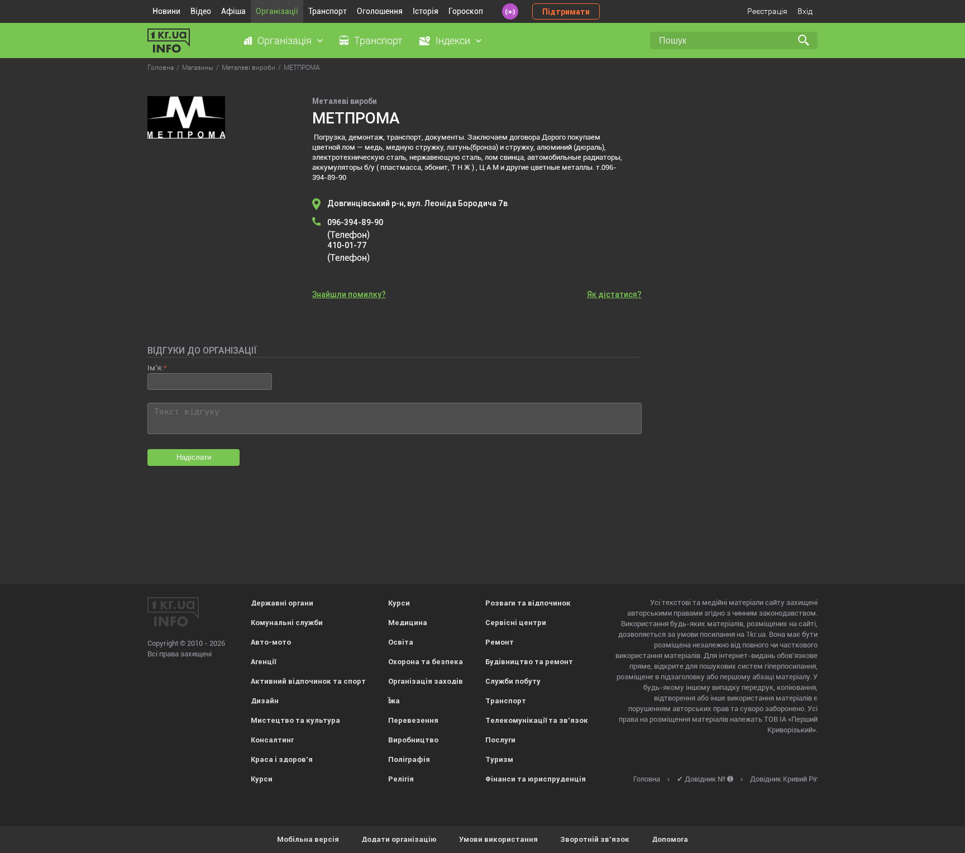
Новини (166, 11)
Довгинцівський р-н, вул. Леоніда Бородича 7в (417, 203)
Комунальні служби (287, 622)
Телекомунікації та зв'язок (536, 720)
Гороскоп (465, 11)
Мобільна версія (308, 839)
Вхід (805, 11)
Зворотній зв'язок (594, 839)
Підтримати (566, 11)
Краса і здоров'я (282, 759)
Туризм (499, 759)
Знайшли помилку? (349, 294)
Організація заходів (425, 681)
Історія (425, 11)
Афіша (233, 11)
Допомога (670, 839)
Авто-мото (271, 642)
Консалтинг (272, 740)
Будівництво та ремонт (529, 661)
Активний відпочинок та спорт (308, 681)
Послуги (500, 740)
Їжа (394, 701)
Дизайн (265, 701)
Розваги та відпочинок (528, 603)
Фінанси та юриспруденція (535, 779)
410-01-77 (347, 245)
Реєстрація (767, 11)
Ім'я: (155, 368)
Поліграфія (409, 759)
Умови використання (498, 839)
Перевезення (413, 720)
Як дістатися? (614, 294)
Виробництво (413, 740)
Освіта (400, 642)
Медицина (407, 622)
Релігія (401, 779)
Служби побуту (513, 681)
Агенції (263, 661)
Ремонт (499, 642)
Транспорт (327, 11)
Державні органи (282, 603)
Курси (262, 779)
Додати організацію (399, 839)
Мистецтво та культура (295, 720)
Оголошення (380, 11)
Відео (200, 11)
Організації (277, 11)
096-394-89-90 (355, 222)
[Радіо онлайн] (510, 11)
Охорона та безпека (425, 661)
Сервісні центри (515, 622)
